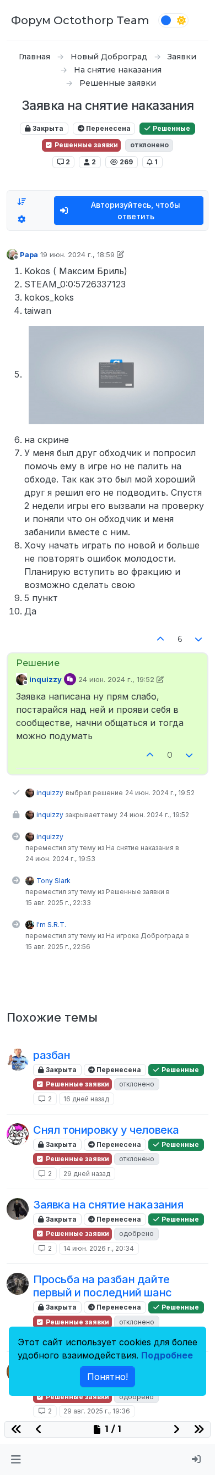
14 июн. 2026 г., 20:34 (98, 1248)
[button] (15, 1460)
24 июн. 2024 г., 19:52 (116, 679)
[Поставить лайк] (160, 639)
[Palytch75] (18, 1284)
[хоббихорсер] (18, 1209)
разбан (52, 1055)
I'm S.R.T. (51, 925)
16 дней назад (86, 1099)
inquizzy (45, 679)
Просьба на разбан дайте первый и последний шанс (102, 1286)
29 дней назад (86, 1173)
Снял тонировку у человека (106, 1129)
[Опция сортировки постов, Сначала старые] (21, 201)
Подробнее (167, 1355)
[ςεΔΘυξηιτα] (18, 1134)
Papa (29, 254)
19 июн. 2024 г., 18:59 (77, 254)
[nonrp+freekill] (18, 1060)
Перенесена (107, 128)
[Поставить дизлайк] (199, 639)
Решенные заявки (85, 145)
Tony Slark (53, 881)
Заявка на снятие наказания (108, 1204)
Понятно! (107, 1376)
